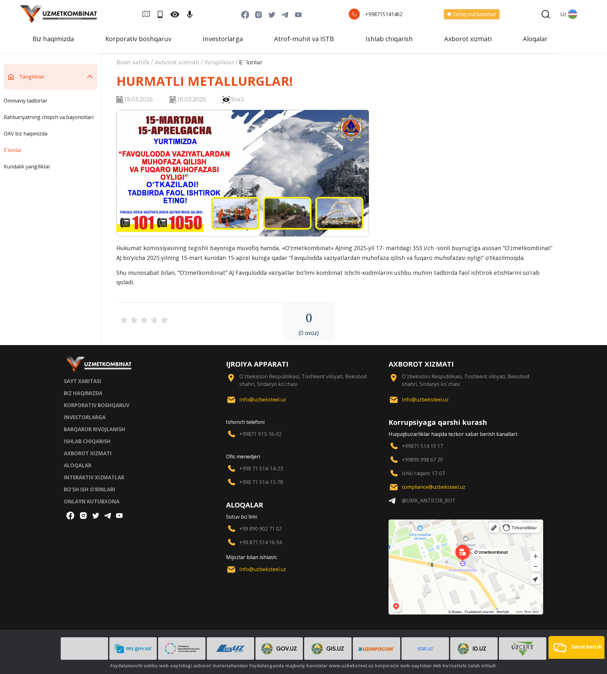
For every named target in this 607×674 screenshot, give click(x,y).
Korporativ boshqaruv (138, 39)
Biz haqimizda (53, 39)
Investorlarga (223, 39)
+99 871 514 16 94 (260, 542)
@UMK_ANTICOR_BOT (429, 500)
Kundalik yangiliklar (27, 166)
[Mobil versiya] (162, 14)
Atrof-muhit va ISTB (304, 39)
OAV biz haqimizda (25, 133)
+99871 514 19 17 (422, 446)
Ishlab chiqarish (389, 39)
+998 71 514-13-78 (261, 482)
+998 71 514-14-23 (261, 468)
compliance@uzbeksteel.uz (433, 486)
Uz (563, 14)
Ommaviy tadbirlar (25, 100)
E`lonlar (13, 150)
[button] (576, 647)
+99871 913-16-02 (260, 434)
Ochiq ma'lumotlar (474, 14)
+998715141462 (383, 14)
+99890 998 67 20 (422, 459)
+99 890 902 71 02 (260, 528)
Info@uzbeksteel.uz (262, 399)
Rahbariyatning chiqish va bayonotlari (49, 117)
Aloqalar (535, 39)
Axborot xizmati (468, 39)
